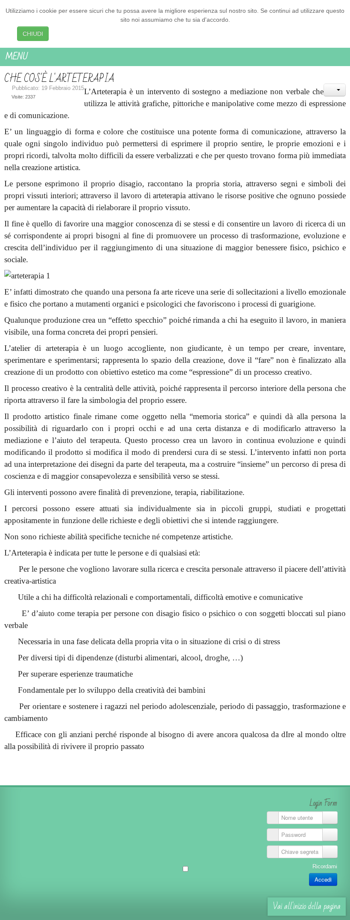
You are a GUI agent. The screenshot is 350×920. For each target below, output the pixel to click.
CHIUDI (33, 33)
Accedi (323, 879)
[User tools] (335, 90)
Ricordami (324, 866)
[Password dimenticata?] (330, 834)
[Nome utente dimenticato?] (330, 817)
